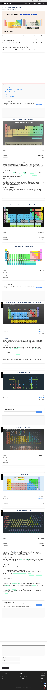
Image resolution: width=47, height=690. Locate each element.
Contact (3, 676)
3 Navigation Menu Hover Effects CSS (11, 94)
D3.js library (15, 551)
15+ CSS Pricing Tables (8, 87)
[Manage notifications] (45, 688)
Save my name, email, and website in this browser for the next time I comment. (18, 665)
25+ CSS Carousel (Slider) (9, 96)
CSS (29, 3)
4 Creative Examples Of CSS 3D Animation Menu (13, 89)
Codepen (42, 680)
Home (26, 3)
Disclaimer (22, 678)
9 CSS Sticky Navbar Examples (10, 91)
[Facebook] (32, 1)
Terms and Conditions (24, 676)
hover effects (37, 45)
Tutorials (34, 3)
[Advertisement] (23, 67)
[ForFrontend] (3, 3)
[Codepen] (33, 1)
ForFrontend (7, 3)
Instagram (43, 676)
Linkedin (42, 681)
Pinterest (42, 678)
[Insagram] (35, 1)
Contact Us (39, 3)
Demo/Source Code (40, 234)
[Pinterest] (37, 1)
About (3, 678)
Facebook (43, 675)
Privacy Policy (22, 675)
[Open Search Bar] (43, 3)
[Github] (38, 1)
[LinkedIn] (40, 1)
